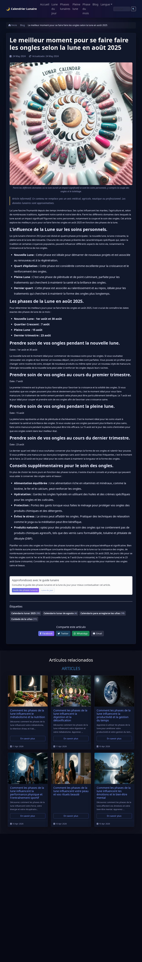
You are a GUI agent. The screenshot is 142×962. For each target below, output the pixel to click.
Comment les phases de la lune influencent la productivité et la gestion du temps (113, 715)
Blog (95, 4)
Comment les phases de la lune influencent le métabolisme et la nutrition (27, 713)
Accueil (44, 4)
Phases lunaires (65, 6)
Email (99, 633)
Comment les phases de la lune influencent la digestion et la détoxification (70, 715)
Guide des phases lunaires (25, 590)
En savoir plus (27, 738)
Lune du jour (54, 8)
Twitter (64, 633)
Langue (105, 4)
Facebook (47, 633)
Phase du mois (86, 8)
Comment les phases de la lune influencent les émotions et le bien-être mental (113, 793)
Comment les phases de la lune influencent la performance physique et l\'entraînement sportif (27, 793)
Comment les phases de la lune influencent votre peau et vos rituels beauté (70, 791)
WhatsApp (82, 633)
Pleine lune (76, 6)
